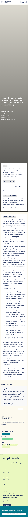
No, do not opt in (8, 502)
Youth (3, 444)
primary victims (18, 239)
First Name (5, 470)
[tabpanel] (20, 409)
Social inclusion (5, 433)
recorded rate (21, 232)
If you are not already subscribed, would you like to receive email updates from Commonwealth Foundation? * (13, 495)
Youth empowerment (12, 444)
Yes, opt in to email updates (11, 500)
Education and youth (7, 439)
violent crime (15, 236)
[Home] (6, 2)
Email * (4, 484)
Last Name (5, 477)
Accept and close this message (14, 513)
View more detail (7, 190)
